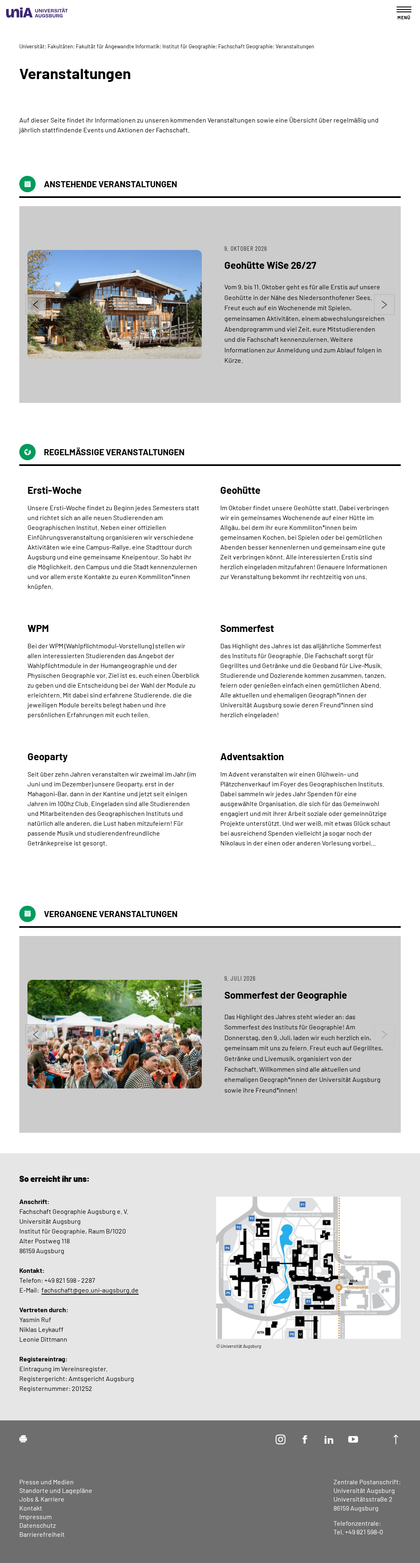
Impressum (35, 1516)
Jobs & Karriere (41, 1499)
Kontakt (30, 1508)
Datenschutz (37, 1525)
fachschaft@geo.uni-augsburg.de (90, 1290)
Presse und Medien (46, 1482)
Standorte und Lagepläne (55, 1490)
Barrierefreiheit (42, 1534)
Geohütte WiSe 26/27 (270, 265)
